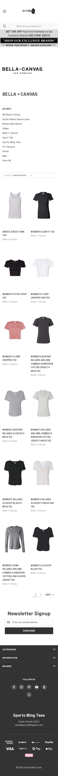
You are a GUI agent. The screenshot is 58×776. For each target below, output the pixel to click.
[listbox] (23, 175)
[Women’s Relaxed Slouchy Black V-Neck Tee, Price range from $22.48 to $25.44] (15, 473)
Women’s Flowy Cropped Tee (11, 358)
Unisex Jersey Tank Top (13, 233)
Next (48, 594)
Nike (4, 156)
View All (6, 160)
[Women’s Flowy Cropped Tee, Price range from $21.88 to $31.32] (15, 330)
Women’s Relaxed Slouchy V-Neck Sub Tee (42, 503)
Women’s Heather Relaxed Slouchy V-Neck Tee (13, 433)
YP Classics (8, 146)
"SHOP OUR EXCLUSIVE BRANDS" (29, 40)
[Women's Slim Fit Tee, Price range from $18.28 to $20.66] (43, 205)
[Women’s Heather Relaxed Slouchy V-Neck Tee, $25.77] (15, 403)
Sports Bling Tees (11, 142)
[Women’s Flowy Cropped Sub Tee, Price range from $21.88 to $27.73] (43, 267)
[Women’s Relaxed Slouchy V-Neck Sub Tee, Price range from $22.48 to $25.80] (43, 473)
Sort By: (7, 175)
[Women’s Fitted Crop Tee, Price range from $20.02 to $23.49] (15, 267)
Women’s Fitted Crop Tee (14, 296)
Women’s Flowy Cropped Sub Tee (40, 296)
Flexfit (5, 151)
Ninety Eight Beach (12, 123)
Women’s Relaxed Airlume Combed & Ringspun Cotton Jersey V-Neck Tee (41, 435)
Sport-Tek (7, 137)
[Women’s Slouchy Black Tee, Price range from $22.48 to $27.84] (43, 539)
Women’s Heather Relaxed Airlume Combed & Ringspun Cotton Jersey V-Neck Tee (42, 363)
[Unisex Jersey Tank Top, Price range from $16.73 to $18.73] (15, 205)
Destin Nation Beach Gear (15, 119)
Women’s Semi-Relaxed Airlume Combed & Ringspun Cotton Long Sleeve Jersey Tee (14, 572)
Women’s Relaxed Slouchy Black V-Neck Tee (12, 503)
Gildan (5, 128)
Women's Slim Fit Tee (43, 231)
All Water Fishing (11, 114)
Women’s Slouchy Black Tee (41, 567)
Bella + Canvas (10, 133)
